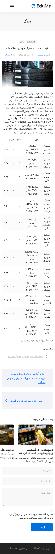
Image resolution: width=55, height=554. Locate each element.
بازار (22, 41)
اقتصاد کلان (31, 41)
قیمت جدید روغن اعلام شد (40, 449)
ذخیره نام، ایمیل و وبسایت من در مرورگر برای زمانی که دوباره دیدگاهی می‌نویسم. (30, 516)
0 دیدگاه (8, 54)
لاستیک (25, 356)
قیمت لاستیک (36, 356)
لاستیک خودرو (14, 356)
